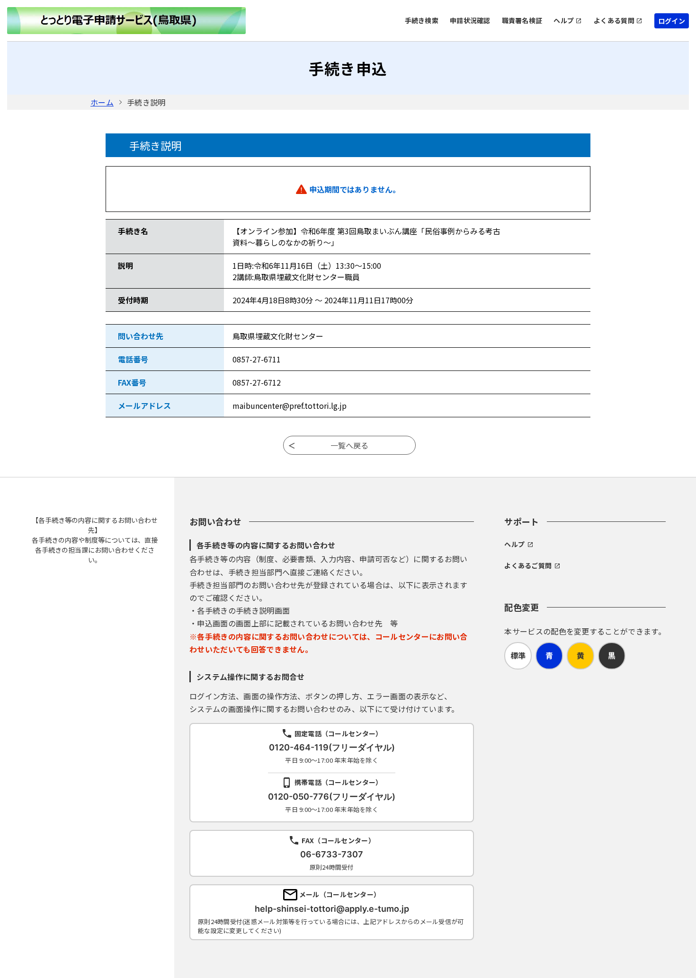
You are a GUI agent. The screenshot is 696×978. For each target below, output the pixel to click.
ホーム (102, 102)
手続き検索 (421, 20)
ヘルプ (563, 20)
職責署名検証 (522, 20)
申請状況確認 (470, 20)
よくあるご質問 (528, 565)
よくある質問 (614, 20)
